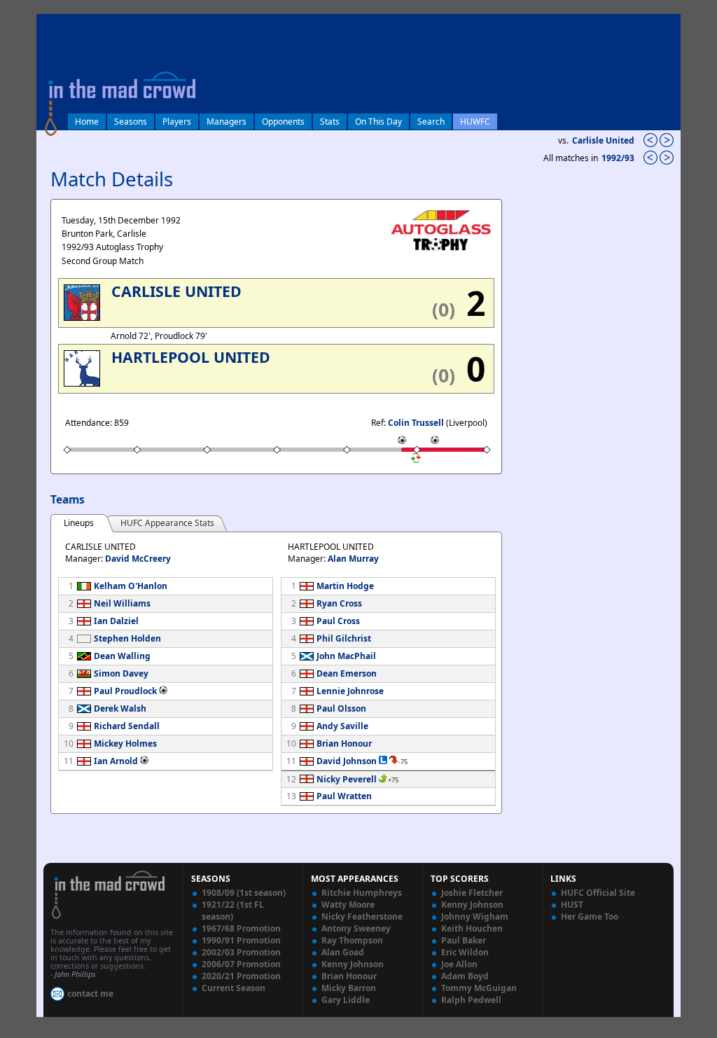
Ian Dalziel (116, 621)
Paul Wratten (344, 796)
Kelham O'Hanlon (130, 586)
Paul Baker (463, 940)
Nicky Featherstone (362, 916)
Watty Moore (348, 905)
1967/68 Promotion (241, 928)
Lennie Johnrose (350, 691)
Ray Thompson (352, 940)
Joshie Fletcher (472, 893)
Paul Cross (338, 621)
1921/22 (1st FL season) (233, 910)
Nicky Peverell (346, 779)
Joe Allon (459, 964)
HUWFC (475, 121)
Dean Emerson (346, 673)
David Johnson (346, 761)
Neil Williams (122, 603)
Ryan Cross (339, 603)
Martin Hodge (345, 586)
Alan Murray (353, 559)
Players (176, 121)
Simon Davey (121, 673)
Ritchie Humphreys (361, 893)
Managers (226, 121)
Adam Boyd (465, 976)
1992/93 (618, 158)
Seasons (130, 121)
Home (87, 121)
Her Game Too (589, 916)
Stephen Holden (127, 638)
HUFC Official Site (598, 893)
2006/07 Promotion (241, 964)
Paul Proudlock (125, 691)
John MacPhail (346, 656)
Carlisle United (603, 140)
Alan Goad (342, 952)
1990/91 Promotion (241, 940)
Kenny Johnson (352, 964)
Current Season (233, 988)
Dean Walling (122, 656)
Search (431, 121)
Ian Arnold (116, 761)
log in (52, 23)
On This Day (378, 121)
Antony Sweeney (356, 928)
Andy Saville (342, 726)
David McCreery (138, 559)
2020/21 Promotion (241, 976)
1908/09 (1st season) (244, 893)
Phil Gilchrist (343, 638)
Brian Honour (344, 743)
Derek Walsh (120, 708)
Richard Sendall (127, 726)
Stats (330, 121)
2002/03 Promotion (241, 952)
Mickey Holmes (125, 743)
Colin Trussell (416, 423)
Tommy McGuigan (479, 988)
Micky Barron (348, 988)
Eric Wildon (465, 952)
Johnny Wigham (474, 916)
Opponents (283, 121)
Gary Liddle (345, 1000)
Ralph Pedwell (471, 1000)
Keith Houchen (472, 928)
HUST (572, 905)
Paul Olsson (341, 708)
